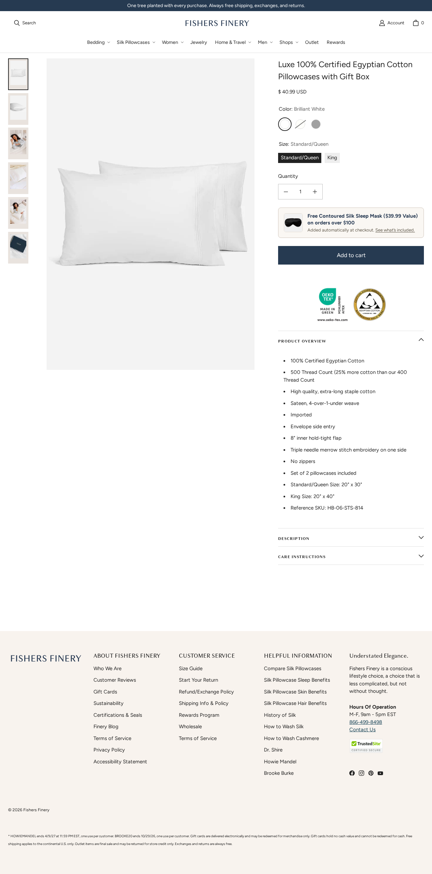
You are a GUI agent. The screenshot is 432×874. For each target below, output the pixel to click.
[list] (150, 214)
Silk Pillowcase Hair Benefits (295, 703)
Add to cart (351, 255)
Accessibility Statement (120, 762)
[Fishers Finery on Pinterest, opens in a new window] (371, 773)
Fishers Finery (36, 809)
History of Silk (280, 715)
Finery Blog (105, 726)
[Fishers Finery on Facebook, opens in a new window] (352, 773)
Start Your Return (198, 680)
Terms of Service (112, 738)
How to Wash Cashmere (291, 738)
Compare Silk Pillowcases (292, 668)
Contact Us (362, 730)
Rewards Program (199, 715)
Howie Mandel (280, 762)
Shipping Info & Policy (203, 703)
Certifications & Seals (117, 715)
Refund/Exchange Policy (206, 692)
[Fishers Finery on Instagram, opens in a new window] (361, 773)
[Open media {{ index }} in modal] (150, 214)
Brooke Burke (279, 773)
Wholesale (190, 726)
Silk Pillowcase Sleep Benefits (297, 680)
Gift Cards (105, 692)
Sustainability (108, 703)
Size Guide (190, 668)
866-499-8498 (365, 722)
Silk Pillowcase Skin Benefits (295, 692)
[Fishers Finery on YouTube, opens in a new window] (380, 773)
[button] (98, 42)
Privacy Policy (109, 750)
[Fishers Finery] (216, 23)
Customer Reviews (114, 680)
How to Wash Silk (283, 726)
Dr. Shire (273, 750)
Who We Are (107, 668)
